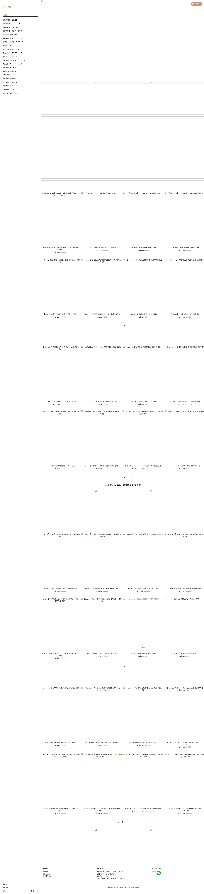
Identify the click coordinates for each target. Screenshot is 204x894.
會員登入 (5, 884)
